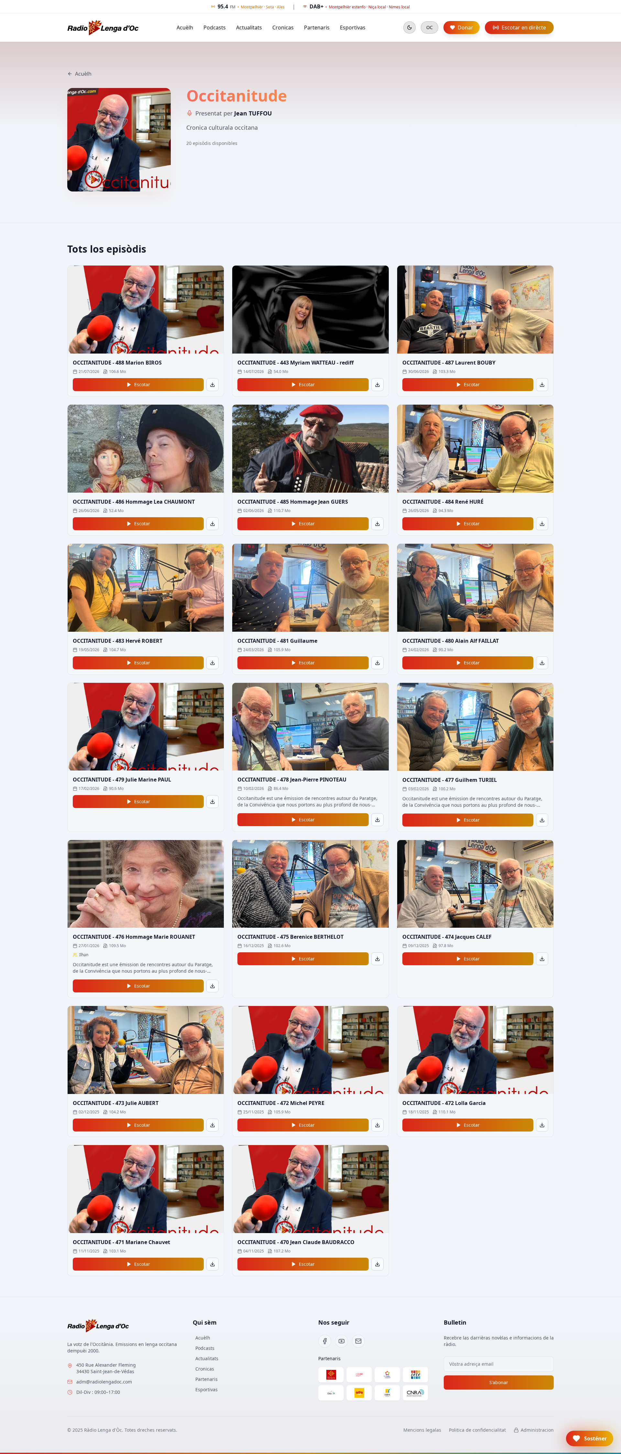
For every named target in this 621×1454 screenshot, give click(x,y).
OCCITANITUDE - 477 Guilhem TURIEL (449, 779)
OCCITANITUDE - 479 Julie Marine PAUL (122, 779)
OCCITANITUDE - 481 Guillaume (277, 640)
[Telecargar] (212, 384)
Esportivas (352, 27)
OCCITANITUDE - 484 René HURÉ (443, 501)
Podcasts (214, 27)
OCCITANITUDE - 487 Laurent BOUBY (449, 362)
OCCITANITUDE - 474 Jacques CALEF (447, 936)
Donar (465, 27)
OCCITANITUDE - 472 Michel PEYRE (280, 1103)
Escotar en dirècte (524, 27)
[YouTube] (341, 1341)
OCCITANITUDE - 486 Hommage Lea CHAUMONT (134, 501)
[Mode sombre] (409, 27)
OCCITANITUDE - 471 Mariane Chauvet (121, 1242)
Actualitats (249, 27)
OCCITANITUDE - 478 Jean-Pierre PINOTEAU (291, 779)
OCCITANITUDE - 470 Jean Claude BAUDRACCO (295, 1242)
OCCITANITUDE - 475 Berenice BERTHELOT (290, 936)
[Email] (358, 1341)
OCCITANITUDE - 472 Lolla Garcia (444, 1103)
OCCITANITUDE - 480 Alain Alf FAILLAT (450, 640)
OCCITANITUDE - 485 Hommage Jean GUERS (292, 501)
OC (429, 27)
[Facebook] (324, 1341)
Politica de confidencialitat (477, 1430)
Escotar (142, 384)
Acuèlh (185, 27)
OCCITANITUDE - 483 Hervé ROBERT (117, 640)
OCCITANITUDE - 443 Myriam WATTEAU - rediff (295, 362)
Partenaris (317, 27)
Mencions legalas (422, 1430)
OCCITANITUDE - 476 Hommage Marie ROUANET (134, 936)
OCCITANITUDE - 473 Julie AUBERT (115, 1103)
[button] (589, 1438)
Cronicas (283, 27)
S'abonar (498, 1382)
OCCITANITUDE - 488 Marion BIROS (117, 362)
